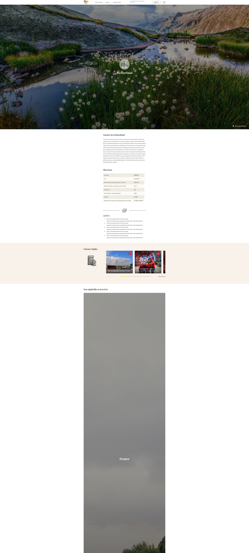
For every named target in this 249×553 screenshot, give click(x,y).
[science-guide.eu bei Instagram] (164, 2)
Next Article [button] (161, 276)
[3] (139, 182)
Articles (107, 2)
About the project (117, 2)
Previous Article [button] (111, 276)
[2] (139, 178)
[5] (143, 200)
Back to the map (99, 2)
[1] (139, 174)
